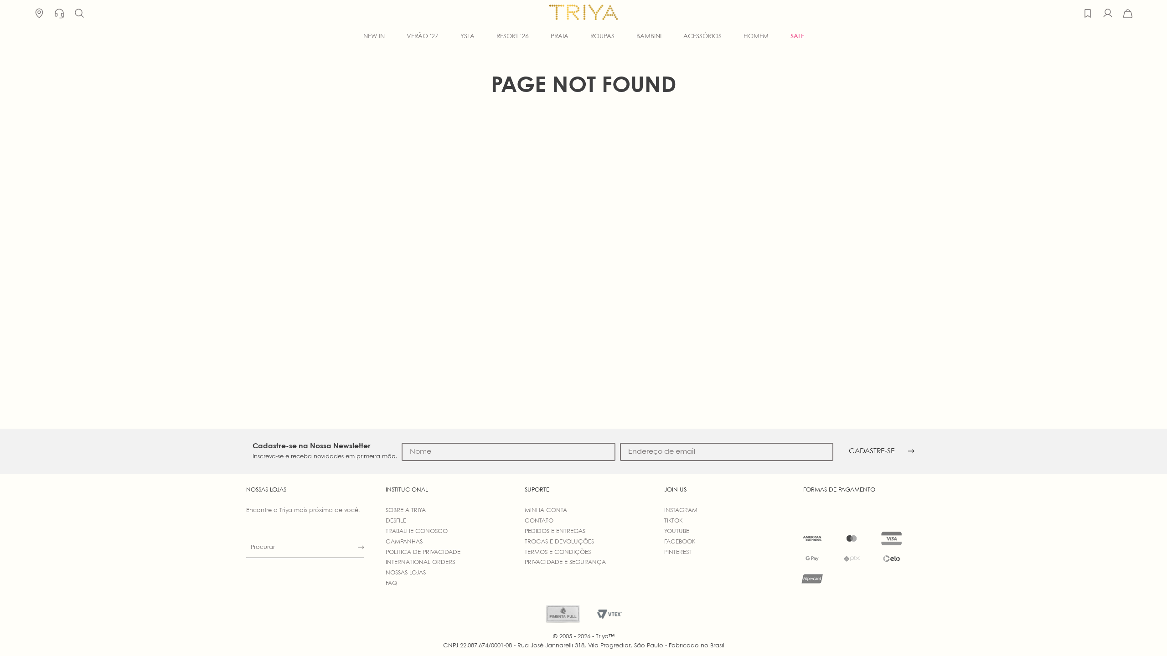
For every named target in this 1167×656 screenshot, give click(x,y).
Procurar (263, 547)
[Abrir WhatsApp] (1144, 633)
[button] (79, 14)
